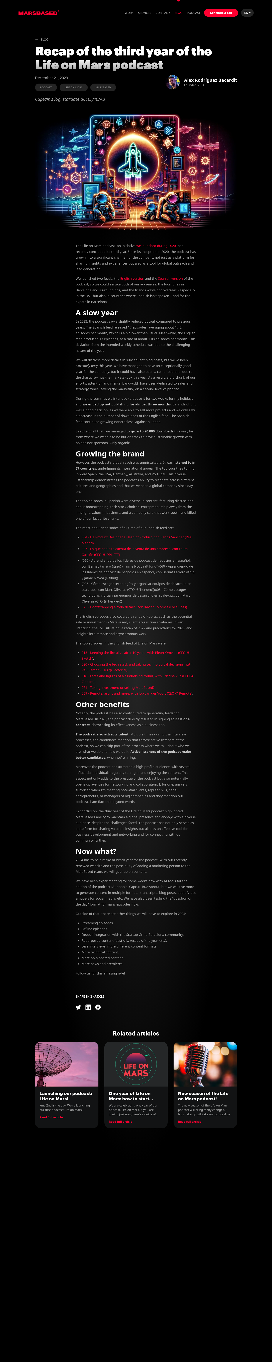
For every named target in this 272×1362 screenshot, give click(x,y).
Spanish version (170, 278)
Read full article (51, 1117)
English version (132, 278)
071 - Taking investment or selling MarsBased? (118, 687)
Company (163, 13)
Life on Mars (74, 87)
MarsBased (38, 12)
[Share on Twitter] (78, 1007)
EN (246, 13)
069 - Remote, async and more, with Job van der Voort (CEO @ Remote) (137, 693)
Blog (178, 13)
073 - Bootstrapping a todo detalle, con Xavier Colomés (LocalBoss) (134, 607)
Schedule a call (221, 13)
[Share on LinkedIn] (88, 1007)
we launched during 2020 (156, 245)
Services (144, 13)
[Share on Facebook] (98, 1007)
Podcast (193, 13)
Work (129, 13)
